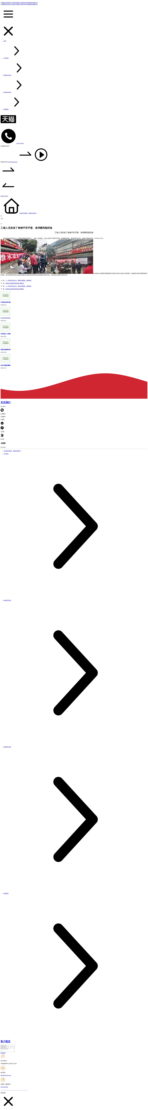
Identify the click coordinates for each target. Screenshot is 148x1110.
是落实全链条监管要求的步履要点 (15, 283)
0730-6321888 (20, 143)
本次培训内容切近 (5, 318)
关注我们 (5, 402)
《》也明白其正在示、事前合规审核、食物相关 (18, 280)
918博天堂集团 (23, 213)
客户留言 (5, 1041)
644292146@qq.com (6, 1075)
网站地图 (31, 1089)
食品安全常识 (4, 196)
